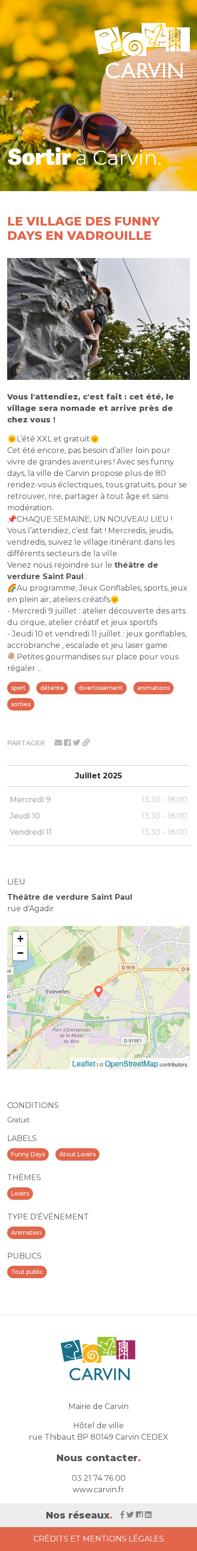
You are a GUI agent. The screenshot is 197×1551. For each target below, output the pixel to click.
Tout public (27, 1271)
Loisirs (20, 1193)
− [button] (20, 953)
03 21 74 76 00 (99, 1478)
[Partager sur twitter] (77, 742)
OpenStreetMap (131, 1063)
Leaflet (83, 1063)
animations (153, 687)
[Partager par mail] (59, 742)
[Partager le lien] (86, 742)
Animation (26, 1232)
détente (52, 687)
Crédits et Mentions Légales (98, 1538)
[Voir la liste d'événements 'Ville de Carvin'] (85, 156)
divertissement (100, 687)
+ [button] (20, 939)
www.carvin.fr (98, 1489)
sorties (21, 704)
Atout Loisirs (77, 1154)
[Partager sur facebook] (68, 742)
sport (18, 687)
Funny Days (28, 1154)
